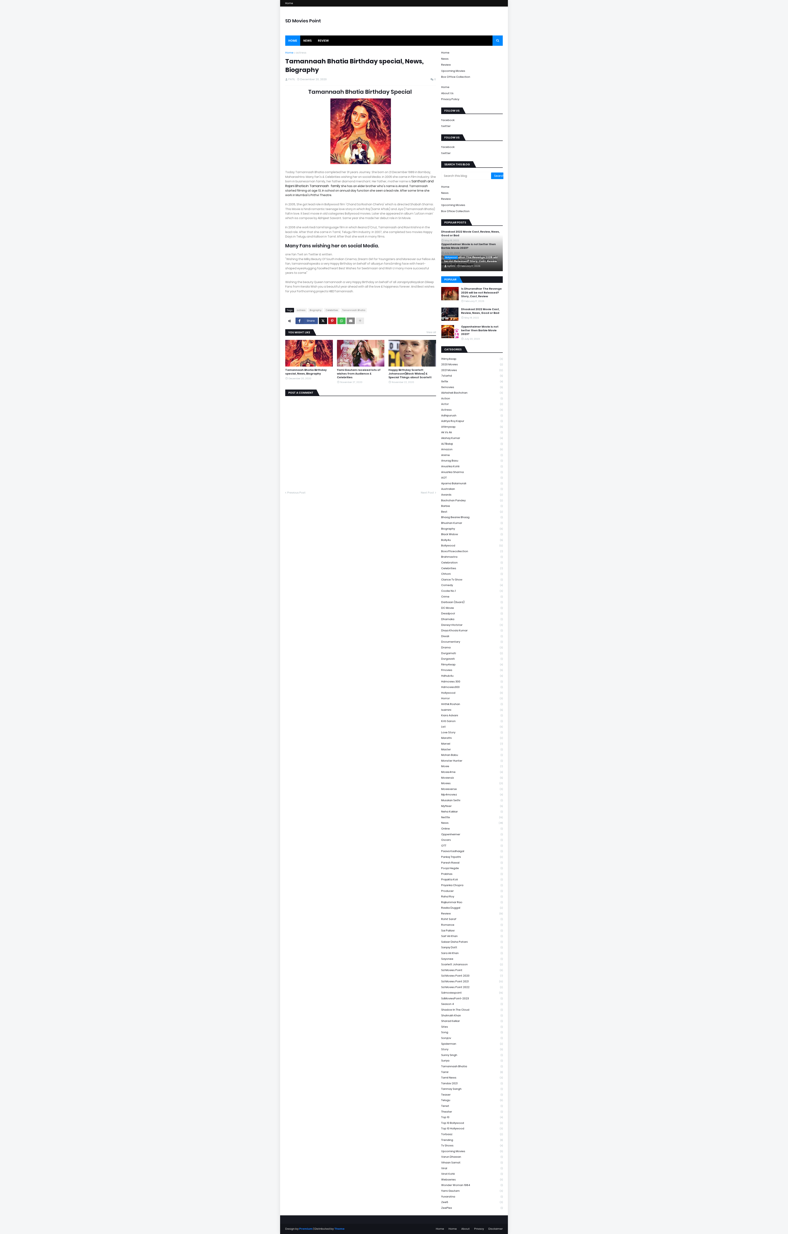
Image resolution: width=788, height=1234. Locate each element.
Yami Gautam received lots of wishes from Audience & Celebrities (358, 373)
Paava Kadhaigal (472, 851)
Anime (472, 455)
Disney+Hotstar (472, 625)
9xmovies (472, 387)
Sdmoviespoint (472, 993)
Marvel (472, 744)
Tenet (472, 1106)
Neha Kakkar (472, 812)
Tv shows (472, 1145)
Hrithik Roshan (472, 704)
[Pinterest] (332, 321)
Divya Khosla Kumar (472, 630)
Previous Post (296, 493)
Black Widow (472, 534)
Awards (472, 495)
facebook (448, 120)
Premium (306, 1229)
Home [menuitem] (292, 41)
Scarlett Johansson (472, 964)
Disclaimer (495, 1229)
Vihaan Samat (472, 1162)
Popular (450, 279)
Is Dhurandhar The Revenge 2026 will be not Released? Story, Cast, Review (471, 259)
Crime (472, 597)
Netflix (472, 817)
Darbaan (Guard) (472, 602)
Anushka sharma (472, 472)
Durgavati (472, 659)
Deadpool (472, 613)
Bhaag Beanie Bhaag (472, 517)
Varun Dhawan (472, 1157)
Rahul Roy (472, 896)
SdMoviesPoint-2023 (472, 998)
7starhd (472, 376)
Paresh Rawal (472, 863)
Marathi (472, 738)
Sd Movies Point (472, 970)
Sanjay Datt (472, 947)
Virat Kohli (472, 1174)
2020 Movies (472, 364)
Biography (315, 310)
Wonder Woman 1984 (472, 1185)
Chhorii (472, 574)
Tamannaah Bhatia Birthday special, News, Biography (306, 372)
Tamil (472, 1072)
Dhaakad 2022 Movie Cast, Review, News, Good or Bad (470, 233)
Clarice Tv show (472, 580)
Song (472, 1032)
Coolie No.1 (472, 591)
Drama (472, 647)
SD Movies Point (303, 21)
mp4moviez (472, 794)
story (472, 1049)
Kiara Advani (472, 715)
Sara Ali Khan (472, 953)
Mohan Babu (472, 755)
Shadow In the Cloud (472, 1010)
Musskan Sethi (472, 800)
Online (472, 829)
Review (446, 65)
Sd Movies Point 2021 (472, 981)
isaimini (472, 710)
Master (472, 749)
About (465, 1229)
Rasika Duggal (472, 908)
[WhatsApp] (341, 321)
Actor (472, 404)
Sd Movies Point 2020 (472, 976)
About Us (447, 93)
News (445, 59)
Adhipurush (472, 415)
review (472, 913)
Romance (472, 925)
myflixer (472, 806)
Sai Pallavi (472, 930)
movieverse (472, 789)
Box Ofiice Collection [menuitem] (455, 211)
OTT (472, 846)
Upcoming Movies (453, 71)
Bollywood (472, 545)
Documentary (472, 642)
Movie (472, 766)
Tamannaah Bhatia (353, 310)
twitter (446, 126)
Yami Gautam (472, 1191)
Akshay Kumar (472, 438)
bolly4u (472, 540)
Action (472, 398)
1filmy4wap (472, 359)
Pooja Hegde (472, 868)
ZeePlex (472, 1208)
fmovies (472, 670)
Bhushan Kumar (472, 523)
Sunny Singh (472, 1055)
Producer (472, 891)
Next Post (427, 493)
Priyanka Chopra (472, 885)
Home (289, 3)
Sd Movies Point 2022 (472, 987)
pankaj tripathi (472, 857)
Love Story (472, 732)
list (472, 727)
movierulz (472, 778)
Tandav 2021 (472, 1083)
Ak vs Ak (472, 432)
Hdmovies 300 (472, 681)
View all (431, 332)
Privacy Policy (450, 99)
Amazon (472, 449)
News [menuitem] (307, 41)
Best (472, 512)
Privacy (479, 1229)
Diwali (472, 636)
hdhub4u (472, 676)
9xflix (472, 381)
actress (301, 53)
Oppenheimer (472, 834)
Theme (339, 1229)
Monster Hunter (472, 761)
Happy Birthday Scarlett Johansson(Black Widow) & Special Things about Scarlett (410, 373)
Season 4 (472, 1004)
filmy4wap (472, 664)
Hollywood (472, 693)
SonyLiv (472, 1038)
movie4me (472, 772)
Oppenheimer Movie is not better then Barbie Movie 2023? (479, 330)
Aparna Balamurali (472, 483)
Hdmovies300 (472, 687)
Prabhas (472, 874)
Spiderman (472, 1044)
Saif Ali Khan (472, 936)
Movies (472, 783)
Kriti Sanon (472, 721)
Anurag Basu (472, 461)
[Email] (351, 321)
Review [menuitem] (323, 41)
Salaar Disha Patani (472, 942)
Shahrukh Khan (472, 1015)
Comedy (472, 585)
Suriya (472, 1061)
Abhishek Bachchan (472, 393)
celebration (472, 562)
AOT (472, 478)
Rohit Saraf (472, 919)
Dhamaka (472, 619)
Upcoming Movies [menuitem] (453, 205)
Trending (472, 1140)
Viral (472, 1168)
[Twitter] (323, 321)
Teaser (472, 1095)
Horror (472, 698)
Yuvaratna (472, 1197)
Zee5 (472, 1202)
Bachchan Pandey (472, 500)
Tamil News (472, 1078)
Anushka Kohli (472, 466)
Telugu (472, 1100)
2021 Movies (472, 370)
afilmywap (472, 427)
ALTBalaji (472, 444)
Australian (472, 489)
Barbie (472, 506)
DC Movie (472, 608)
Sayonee (472, 959)
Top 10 (472, 1117)
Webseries (472, 1179)
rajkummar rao (472, 902)
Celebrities (332, 310)
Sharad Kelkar (472, 1021)
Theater (472, 1112)
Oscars (472, 840)
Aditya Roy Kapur (472, 421)
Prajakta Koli (472, 879)
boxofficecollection (472, 551)
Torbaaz (472, 1134)
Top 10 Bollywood (472, 1123)
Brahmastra (472, 557)
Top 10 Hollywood (472, 1128)
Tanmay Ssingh (472, 1089)
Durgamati (472, 653)
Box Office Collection (455, 77)
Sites (472, 1027)
